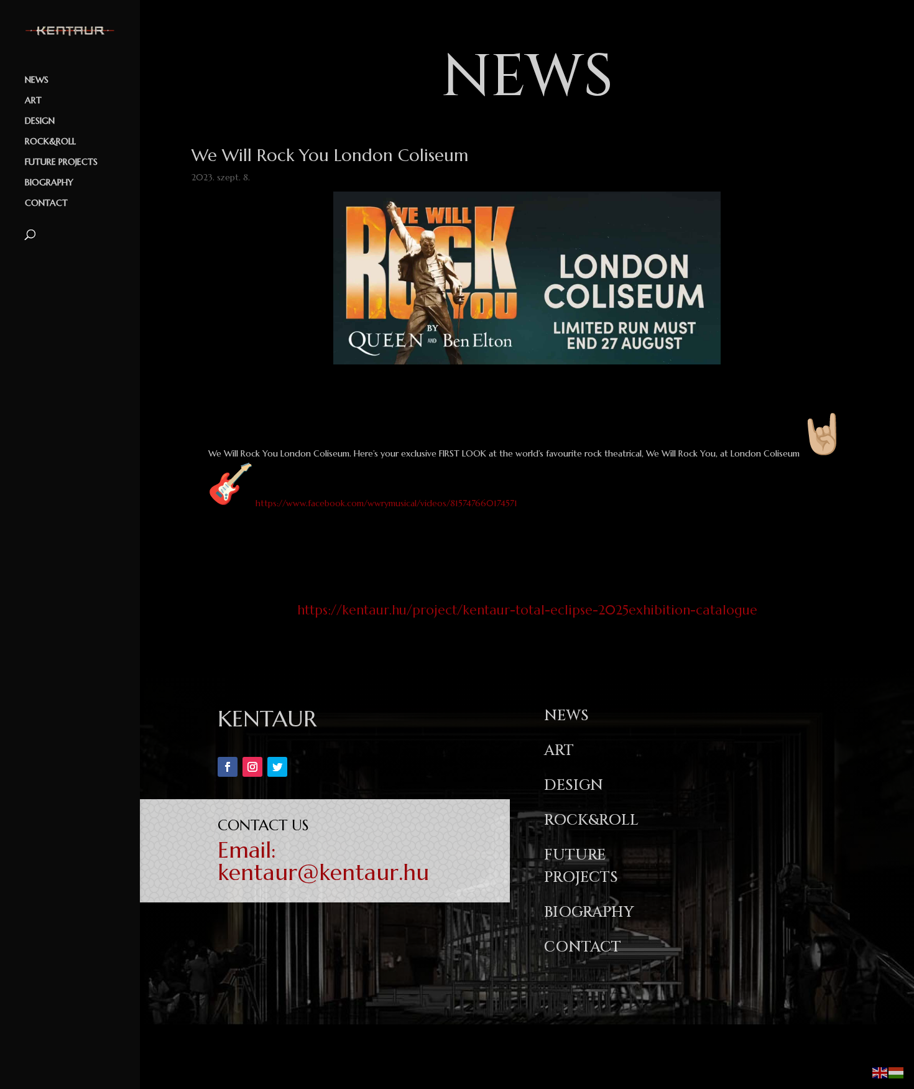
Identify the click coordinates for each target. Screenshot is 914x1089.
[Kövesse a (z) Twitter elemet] (277, 767)
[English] (880, 1071)
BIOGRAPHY (49, 183)
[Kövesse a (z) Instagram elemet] (252, 767)
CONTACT (46, 203)
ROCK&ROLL (50, 142)
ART (33, 101)
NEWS (36, 80)
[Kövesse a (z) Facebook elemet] (228, 767)
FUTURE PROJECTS (61, 162)
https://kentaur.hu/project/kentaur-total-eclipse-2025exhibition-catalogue (527, 610)
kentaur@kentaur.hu (323, 872)
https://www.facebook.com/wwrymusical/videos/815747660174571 (386, 503)
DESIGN (40, 121)
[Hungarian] (897, 1071)
